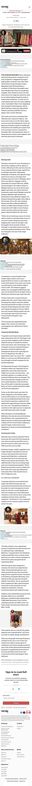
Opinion (3, 761)
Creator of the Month (7, 726)
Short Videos (20, 754)
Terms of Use (23, 778)
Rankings (4, 723)
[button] (13, 689)
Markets (3, 754)
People (19, 728)
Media (19, 749)
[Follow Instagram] (30, 713)
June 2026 (4, 771)
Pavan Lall (16, 15)
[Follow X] (24, 713)
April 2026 (4, 775)
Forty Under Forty (6, 742)
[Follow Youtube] (27, 713)
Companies (20, 726)
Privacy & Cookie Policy (11, 778)
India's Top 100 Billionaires (5, 729)
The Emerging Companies (5, 732)
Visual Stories (21, 756)
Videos (19, 752)
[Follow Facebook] (21, 713)
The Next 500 (4, 739)
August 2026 (4, 767)
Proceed (27, 51)
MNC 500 (3, 746)
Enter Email (6, 695)
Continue (16, 703)
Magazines (4, 764)
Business (3, 752)
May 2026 (3, 773)
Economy (3, 756)
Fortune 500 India (6, 735)
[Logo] (4, 7)
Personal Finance (6, 758)
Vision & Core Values (12, 781)
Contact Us (22, 781)
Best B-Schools (5, 744)
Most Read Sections (7, 749)
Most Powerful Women (7, 737)
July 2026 (3, 769)
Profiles (19, 723)
